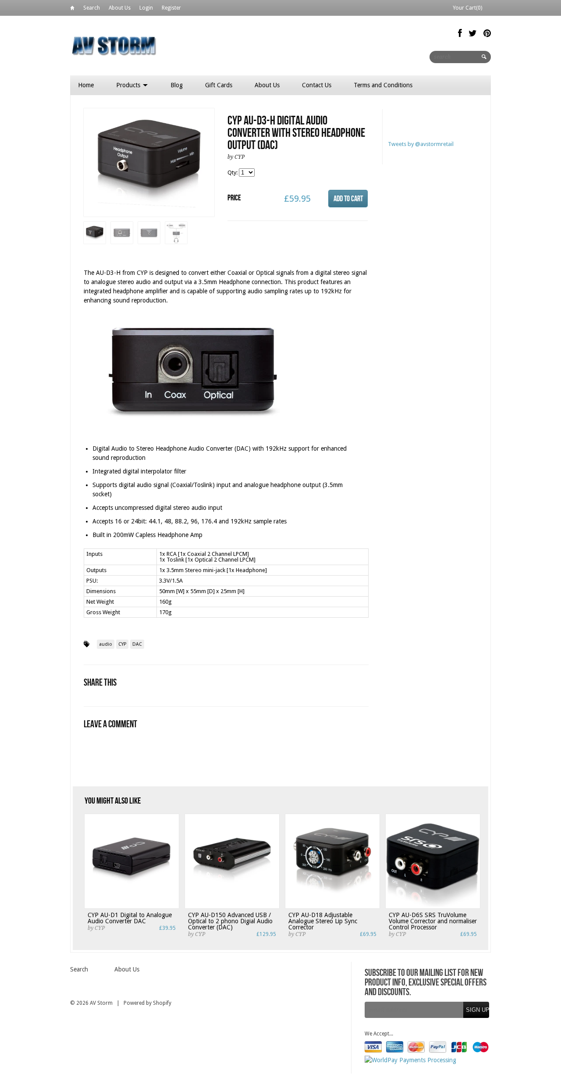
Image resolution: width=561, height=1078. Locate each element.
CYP (122, 644)
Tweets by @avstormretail (421, 144)
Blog (176, 85)
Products (129, 85)
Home (72, 9)
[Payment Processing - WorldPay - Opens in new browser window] (410, 1060)
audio (105, 644)
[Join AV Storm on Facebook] (460, 33)
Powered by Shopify (147, 1003)
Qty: (233, 172)
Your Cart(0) (467, 8)
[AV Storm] (114, 45)
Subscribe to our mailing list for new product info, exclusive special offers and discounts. (425, 982)
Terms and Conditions (383, 85)
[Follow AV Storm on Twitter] (473, 33)
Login (146, 8)
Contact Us (316, 85)
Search (91, 8)
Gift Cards (218, 85)
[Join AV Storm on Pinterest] (487, 33)
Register (171, 8)
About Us (120, 8)
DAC (137, 644)
